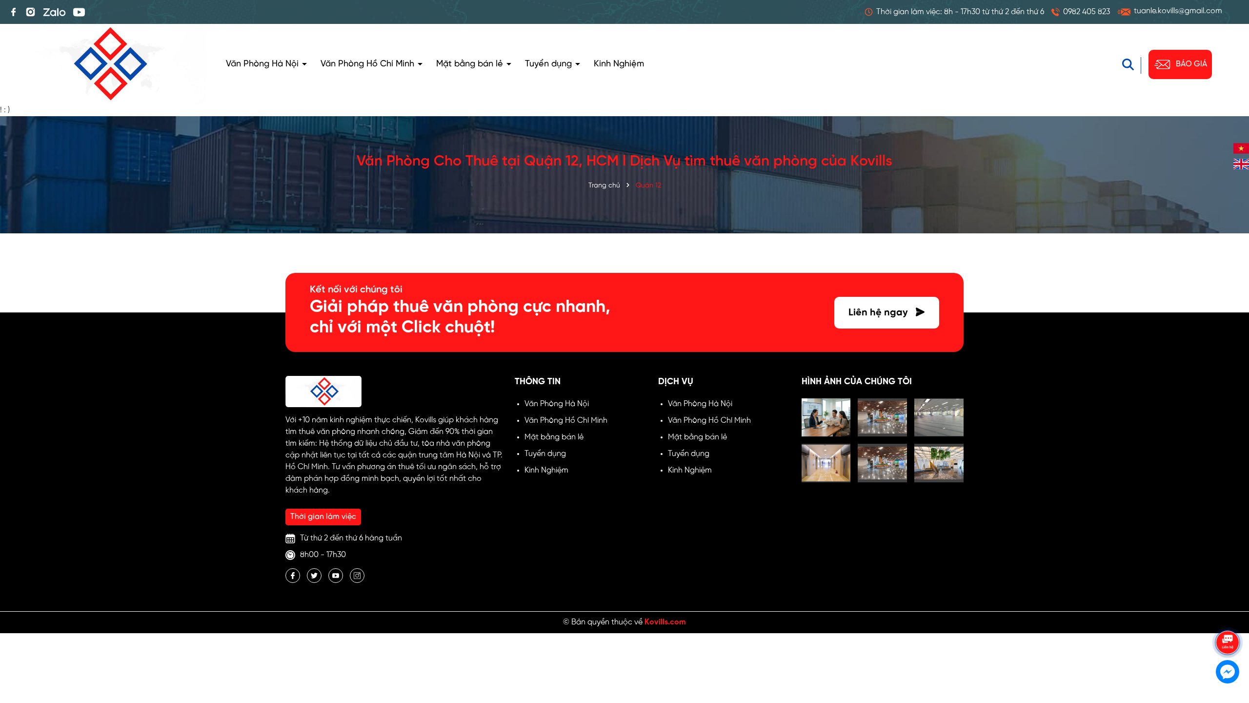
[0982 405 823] (1080, 12)
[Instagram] (30, 12)
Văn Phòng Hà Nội (263, 64)
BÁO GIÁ (1191, 64)
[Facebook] (13, 12)
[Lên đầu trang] (1228, 615)
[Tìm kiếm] (1132, 64)
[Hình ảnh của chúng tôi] (826, 417)
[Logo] (108, 64)
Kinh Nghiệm (619, 64)
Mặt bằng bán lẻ (470, 64)
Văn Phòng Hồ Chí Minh (369, 64)
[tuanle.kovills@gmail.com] (1169, 12)
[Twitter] (314, 575)
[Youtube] (79, 12)
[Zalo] (54, 12)
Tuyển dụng (549, 64)
